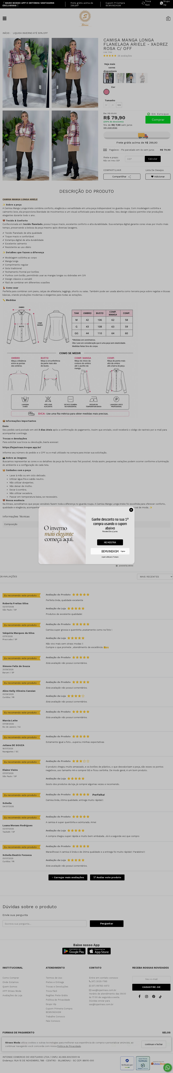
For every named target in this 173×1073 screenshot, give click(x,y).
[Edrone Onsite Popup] (86, 536)
